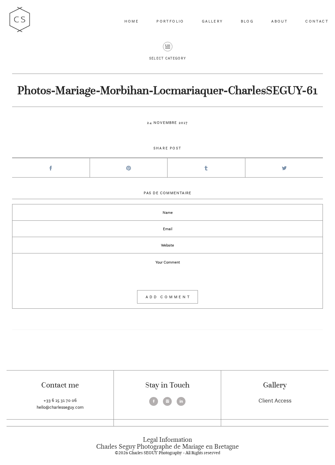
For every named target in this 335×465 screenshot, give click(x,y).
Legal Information (167, 439)
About (279, 21)
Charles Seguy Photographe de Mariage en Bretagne (167, 446)
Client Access (274, 400)
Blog (247, 21)
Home (131, 21)
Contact (316, 21)
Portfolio (170, 21)
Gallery (212, 21)
